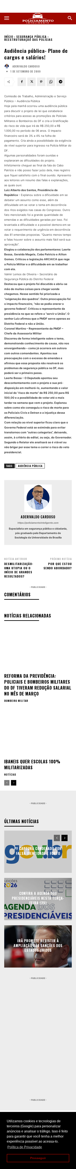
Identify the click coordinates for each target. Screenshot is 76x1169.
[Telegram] (60, 82)
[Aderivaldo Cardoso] (7, 66)
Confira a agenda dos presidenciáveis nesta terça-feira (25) (38, 898)
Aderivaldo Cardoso (26, 66)
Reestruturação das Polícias (28, 39)
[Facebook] (22, 82)
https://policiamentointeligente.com (38, 522)
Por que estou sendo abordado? (57, 565)
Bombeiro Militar (16, 700)
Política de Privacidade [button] (24, 1147)
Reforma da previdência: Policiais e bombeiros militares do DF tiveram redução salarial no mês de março (37, 685)
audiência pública (30, 466)
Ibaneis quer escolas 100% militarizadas (32, 764)
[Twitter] (31, 82)
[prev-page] (7, 783)
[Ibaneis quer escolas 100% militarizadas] (38, 734)
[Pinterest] (41, 82)
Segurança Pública (31, 36)
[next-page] (13, 783)
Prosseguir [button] (38, 1158)
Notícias (10, 774)
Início (8, 36)
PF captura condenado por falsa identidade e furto (38, 851)
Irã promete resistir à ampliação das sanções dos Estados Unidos (38, 945)
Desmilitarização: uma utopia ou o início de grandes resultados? (18, 569)
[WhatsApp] (51, 82)
